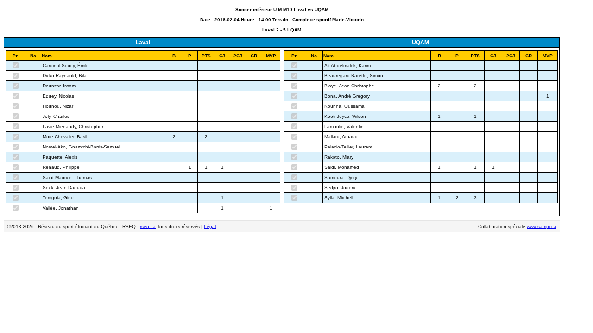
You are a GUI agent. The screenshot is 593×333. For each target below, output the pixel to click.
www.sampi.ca (541, 226)
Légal (210, 226)
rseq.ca (148, 226)
